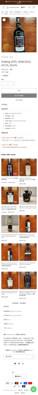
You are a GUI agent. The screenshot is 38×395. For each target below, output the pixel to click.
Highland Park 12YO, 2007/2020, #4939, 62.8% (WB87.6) (27, 263)
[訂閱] (32, 357)
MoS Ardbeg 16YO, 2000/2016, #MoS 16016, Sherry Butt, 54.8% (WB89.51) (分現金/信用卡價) (9, 208)
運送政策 (17, 393)
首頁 (2, 12)
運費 (7, 72)
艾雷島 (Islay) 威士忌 (28, 12)
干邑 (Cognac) (8, 328)
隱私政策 (26, 390)
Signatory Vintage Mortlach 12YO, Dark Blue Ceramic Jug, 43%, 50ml (27, 207)
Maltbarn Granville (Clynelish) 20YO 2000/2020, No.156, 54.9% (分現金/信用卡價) (9, 264)
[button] (3, 7)
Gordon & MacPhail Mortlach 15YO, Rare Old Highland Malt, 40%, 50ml (10, 236)
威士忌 (11, 12)
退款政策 (20, 390)
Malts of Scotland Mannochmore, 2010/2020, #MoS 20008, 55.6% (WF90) (9, 293)
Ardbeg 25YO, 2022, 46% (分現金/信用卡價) (9, 178)
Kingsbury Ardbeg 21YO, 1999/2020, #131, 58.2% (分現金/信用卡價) (27, 179)
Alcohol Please (12, 390)
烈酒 (6, 12)
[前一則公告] (3, 2)
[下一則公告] (35, 2)
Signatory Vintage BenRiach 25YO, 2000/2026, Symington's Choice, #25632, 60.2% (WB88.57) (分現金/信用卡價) (28, 293)
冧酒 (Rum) (7, 319)
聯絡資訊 (23, 393)
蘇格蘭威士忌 (18, 12)
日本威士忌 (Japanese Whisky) (13, 315)
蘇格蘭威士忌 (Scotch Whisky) (12, 311)
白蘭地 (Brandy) (8, 324)
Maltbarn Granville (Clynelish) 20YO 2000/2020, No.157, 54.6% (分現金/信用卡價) (27, 236)
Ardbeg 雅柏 (4, 14)
